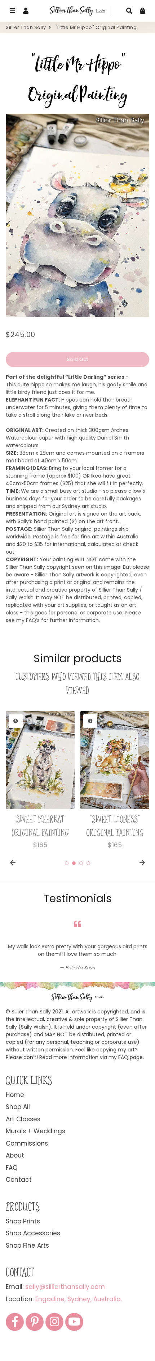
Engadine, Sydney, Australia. (78, 1299)
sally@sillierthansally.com (65, 1286)
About (15, 1155)
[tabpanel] (40, 780)
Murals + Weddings (35, 1131)
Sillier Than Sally (26, 27)
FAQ (12, 1167)
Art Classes (23, 1119)
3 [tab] (81, 863)
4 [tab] (88, 863)
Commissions (27, 1143)
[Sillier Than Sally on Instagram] (54, 1322)
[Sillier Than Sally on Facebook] (15, 1322)
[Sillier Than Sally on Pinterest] (34, 1322)
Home (15, 1095)
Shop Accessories (33, 1233)
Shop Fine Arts (27, 1245)
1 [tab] (66, 863)
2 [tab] (74, 863)
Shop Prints (23, 1221)
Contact (19, 1179)
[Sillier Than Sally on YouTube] (74, 1322)
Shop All (18, 1106)
